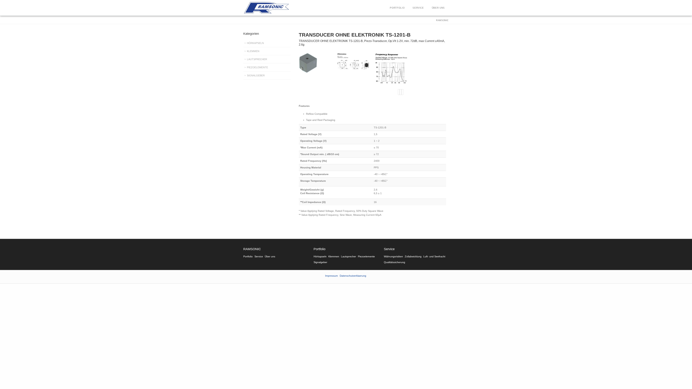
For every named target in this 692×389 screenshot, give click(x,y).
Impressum (331, 275)
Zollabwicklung (413, 256)
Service (418, 7)
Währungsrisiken (393, 256)
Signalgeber (256, 75)
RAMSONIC (252, 249)
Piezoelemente (257, 67)
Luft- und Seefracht (434, 256)
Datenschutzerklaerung (353, 275)
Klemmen (253, 51)
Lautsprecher (257, 59)
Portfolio (397, 7)
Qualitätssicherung (394, 262)
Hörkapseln (255, 43)
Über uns (438, 7)
